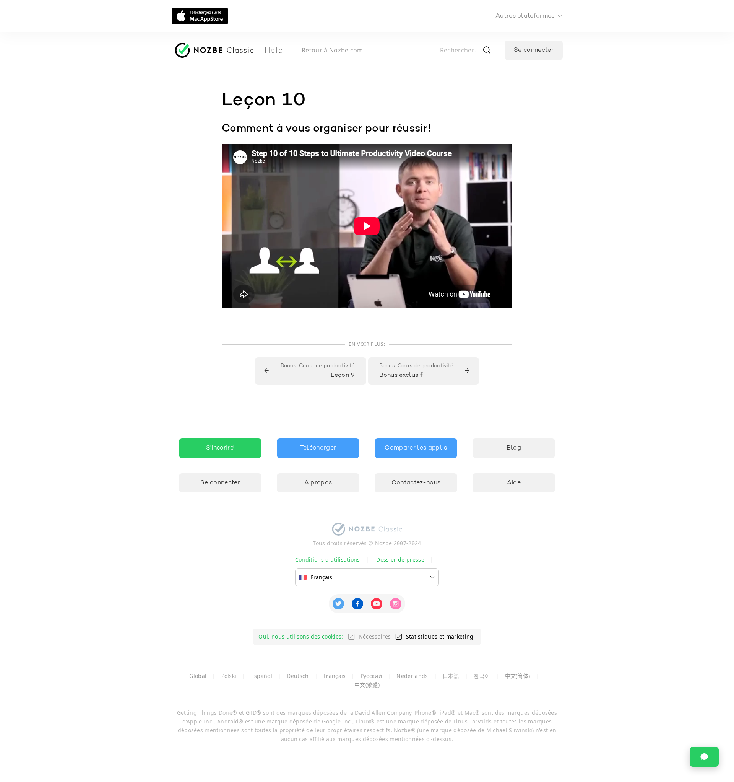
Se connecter (534, 50)
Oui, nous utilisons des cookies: (300, 636)
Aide (514, 483)
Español (261, 675)
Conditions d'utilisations (327, 559)
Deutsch (298, 675)
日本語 (451, 675)
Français (334, 675)
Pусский (371, 675)
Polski (229, 675)
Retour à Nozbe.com (332, 50)
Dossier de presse (400, 559)
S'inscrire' (220, 448)
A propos (318, 483)
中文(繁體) (367, 684)
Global (197, 675)
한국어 (482, 675)
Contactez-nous (415, 483)
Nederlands (412, 675)
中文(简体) (517, 675)
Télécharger (318, 448)
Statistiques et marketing (440, 636)
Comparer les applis (416, 448)
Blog (514, 448)
